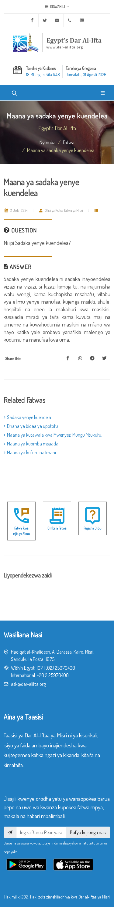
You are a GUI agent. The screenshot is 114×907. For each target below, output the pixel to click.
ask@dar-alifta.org (28, 684)
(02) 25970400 (60, 668)
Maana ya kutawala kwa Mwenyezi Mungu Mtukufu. (54, 435)
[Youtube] (57, 20)
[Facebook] (32, 20)
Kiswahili (57, 6)
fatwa (68, 142)
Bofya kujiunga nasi (88, 832)
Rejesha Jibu (93, 528)
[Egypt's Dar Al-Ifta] (57, 42)
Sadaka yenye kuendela (29, 417)
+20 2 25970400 (53, 675)
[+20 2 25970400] (70, 20)
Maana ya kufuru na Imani (31, 452)
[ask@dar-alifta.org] (82, 20)
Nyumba (48, 142)
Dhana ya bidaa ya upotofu (32, 426)
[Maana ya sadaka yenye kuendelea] (68, 358)
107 (39, 668)
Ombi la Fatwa (57, 528)
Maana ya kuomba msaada (32, 444)
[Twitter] (45, 20)
